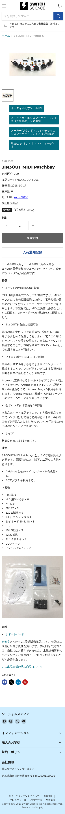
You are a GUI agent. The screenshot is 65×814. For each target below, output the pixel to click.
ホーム (6, 35)
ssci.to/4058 (21, 197)
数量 (4, 217)
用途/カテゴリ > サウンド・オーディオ (33, 145)
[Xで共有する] (11, 682)
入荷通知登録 (32, 252)
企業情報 (48, 796)
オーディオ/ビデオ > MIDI (26, 108)
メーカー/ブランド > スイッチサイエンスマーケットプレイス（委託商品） (34, 132)
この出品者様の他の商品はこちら (22, 667)
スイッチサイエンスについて (24, 796)
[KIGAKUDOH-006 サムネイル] (8, 95)
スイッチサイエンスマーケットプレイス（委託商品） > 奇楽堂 (34, 119)
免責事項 (50, 800)
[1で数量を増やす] (33, 225)
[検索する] (58, 16)
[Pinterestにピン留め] (25, 682)
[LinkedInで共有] (18, 682)
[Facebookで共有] (4, 682)
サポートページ (14, 634)
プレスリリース (18, 800)
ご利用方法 (36, 800)
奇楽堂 (6, 641)
